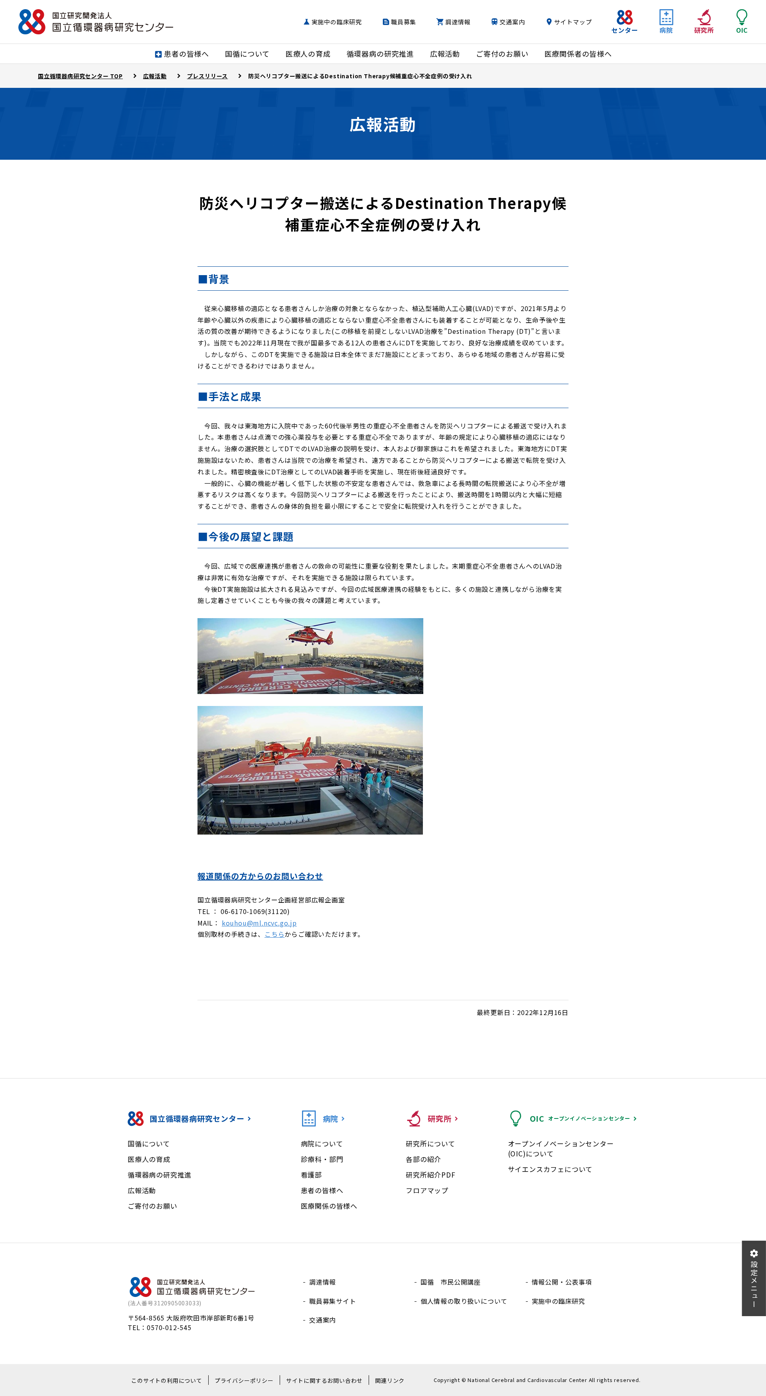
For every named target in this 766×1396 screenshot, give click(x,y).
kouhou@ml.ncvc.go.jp (259, 923)
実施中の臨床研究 (337, 22)
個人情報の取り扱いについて (464, 1301)
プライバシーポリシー (244, 1380)
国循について (149, 1143)
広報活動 (142, 1190)
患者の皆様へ (322, 1190)
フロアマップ (427, 1190)
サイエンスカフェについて (550, 1169)
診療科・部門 (322, 1159)
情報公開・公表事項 (562, 1282)
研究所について (430, 1143)
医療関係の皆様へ (329, 1206)
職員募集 (403, 22)
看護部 (311, 1175)
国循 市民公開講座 (451, 1282)
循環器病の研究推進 (160, 1175)
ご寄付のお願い (153, 1206)
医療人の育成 (149, 1159)
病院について (322, 1143)
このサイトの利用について (166, 1380)
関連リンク (390, 1380)
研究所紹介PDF (430, 1175)
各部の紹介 (423, 1159)
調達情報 (457, 22)
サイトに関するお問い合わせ (324, 1380)
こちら (274, 934)
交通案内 (512, 22)
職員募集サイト (332, 1301)
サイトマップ (573, 22)
